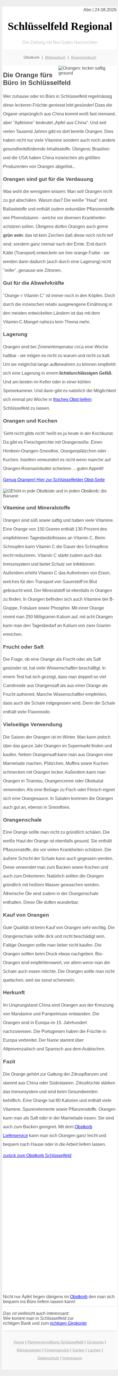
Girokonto (95, 1342)
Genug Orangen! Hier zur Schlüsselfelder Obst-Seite (54, 479)
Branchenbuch (83, 57)
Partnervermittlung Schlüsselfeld (55, 1342)
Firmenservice (56, 1350)
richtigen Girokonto (68, 1323)
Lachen (94, 1350)
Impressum (72, 1358)
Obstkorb (79, 1296)
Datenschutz (48, 1358)
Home (19, 1342)
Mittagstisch (55, 57)
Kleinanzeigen (29, 1350)
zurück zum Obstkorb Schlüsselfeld (37, 1155)
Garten (78, 1350)
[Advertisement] (59, 1226)
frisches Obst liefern (72, 399)
